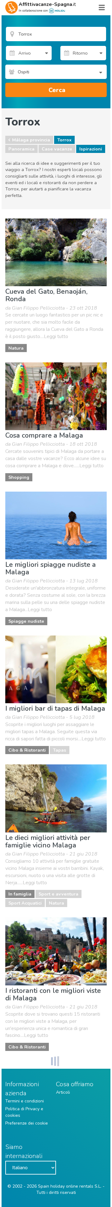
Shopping (18, 477)
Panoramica (21, 149)
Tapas (59, 750)
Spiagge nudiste (26, 621)
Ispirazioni (90, 149)
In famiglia (19, 894)
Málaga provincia (31, 140)
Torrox (64, 140)
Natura (16, 348)
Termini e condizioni (24, 1101)
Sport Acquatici (25, 903)
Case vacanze (57, 149)
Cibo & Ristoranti (27, 750)
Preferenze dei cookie (26, 1123)
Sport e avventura (58, 894)
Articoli (63, 1092)
